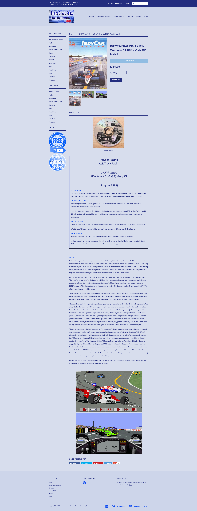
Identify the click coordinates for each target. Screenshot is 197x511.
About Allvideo (53, 491)
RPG (50, 66)
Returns (51, 488)
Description (74, 112)
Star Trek (52, 77)
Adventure (52, 46)
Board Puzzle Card (55, 50)
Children (52, 56)
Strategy (52, 80)
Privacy (51, 494)
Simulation (52, 70)
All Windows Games (56, 40)
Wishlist (120, 3)
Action (51, 43)
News (146, 16)
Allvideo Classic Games (68, 506)
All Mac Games (54, 92)
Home (91, 16)
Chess (51, 53)
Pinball (51, 60)
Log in (127, 3)
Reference (52, 63)
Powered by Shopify (81, 506)
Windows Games (103, 16)
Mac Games (118, 16)
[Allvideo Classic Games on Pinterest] (84, 483)
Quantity (113, 73)
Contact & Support (55, 485)
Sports (51, 73)
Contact (130, 16)
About (138, 16)
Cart (111, 3)
